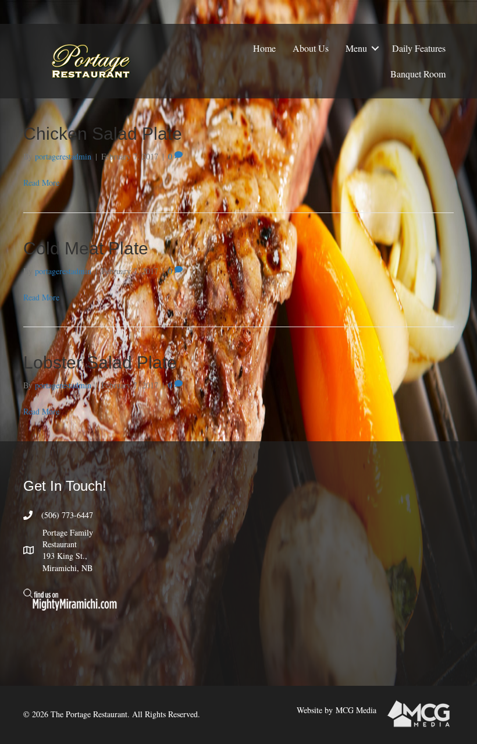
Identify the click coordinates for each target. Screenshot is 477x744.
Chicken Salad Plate (102, 133)
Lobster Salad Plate (100, 362)
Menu (356, 48)
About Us (311, 48)
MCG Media (356, 709)
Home (264, 48)
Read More (41, 182)
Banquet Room (418, 74)
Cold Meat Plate (85, 248)
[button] (375, 48)
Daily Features (419, 48)
